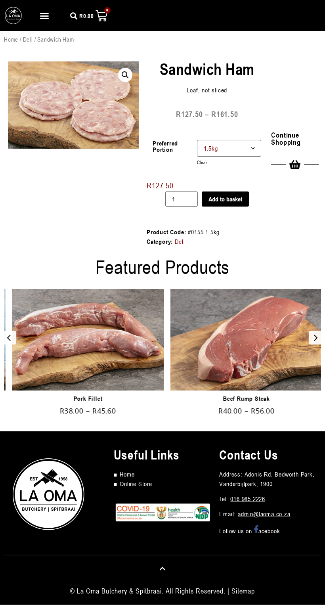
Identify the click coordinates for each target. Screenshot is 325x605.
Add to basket (225, 199)
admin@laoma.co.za (264, 514)
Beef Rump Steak (241, 398)
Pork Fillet (83, 398)
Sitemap (243, 590)
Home (11, 39)
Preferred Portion (165, 146)
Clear (202, 162)
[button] (44, 16)
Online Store (136, 484)
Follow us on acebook (249, 531)
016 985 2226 (247, 499)
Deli (28, 39)
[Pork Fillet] (83, 340)
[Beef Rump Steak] (242, 340)
